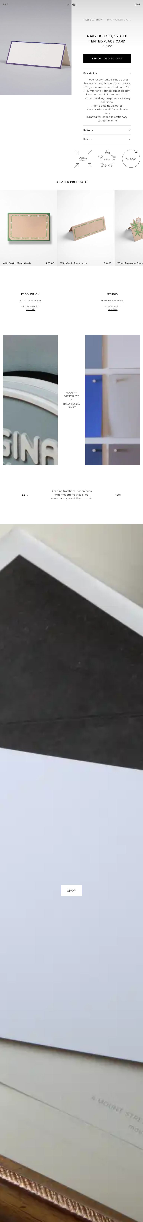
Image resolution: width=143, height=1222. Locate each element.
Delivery (88, 130)
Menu (71, 5)
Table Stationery (93, 20)
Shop (71, 890)
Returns (88, 139)
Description (90, 73)
